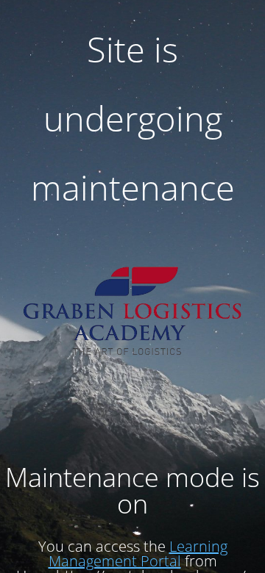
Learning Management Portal (138, 553)
